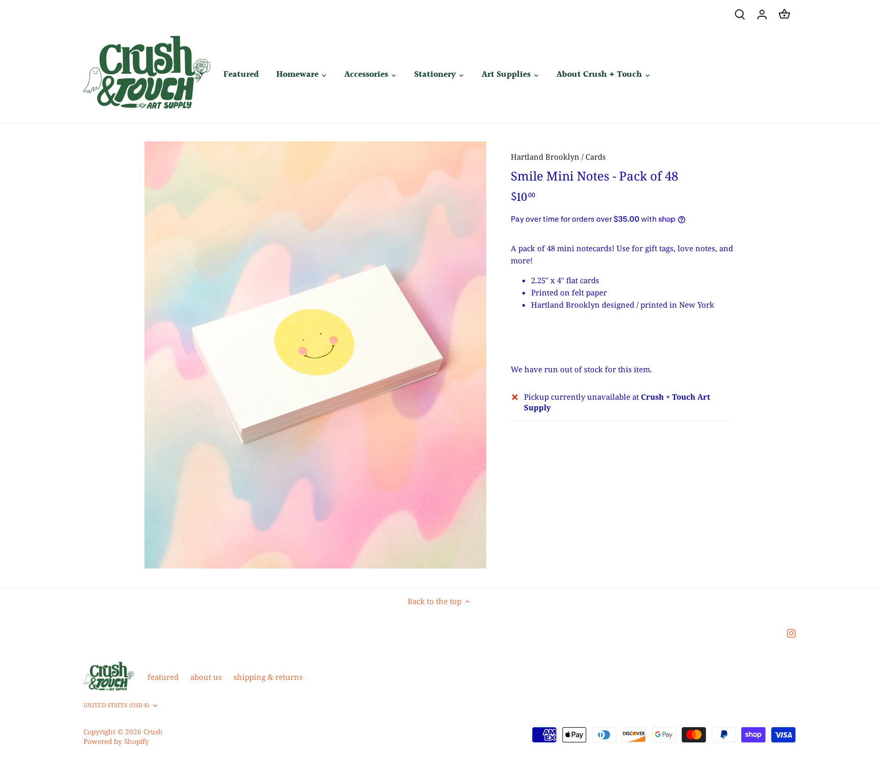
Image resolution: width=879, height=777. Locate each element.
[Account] (762, 14)
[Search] (739, 14)
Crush (153, 731)
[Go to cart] (784, 14)
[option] (315, 355)
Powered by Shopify (116, 741)
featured (163, 677)
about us (206, 677)
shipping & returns (268, 677)
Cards (595, 157)
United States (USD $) (116, 705)
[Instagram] (791, 632)
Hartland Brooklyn (545, 157)
